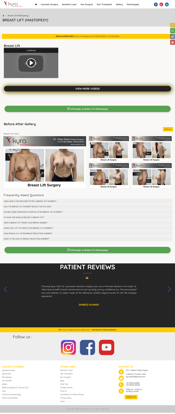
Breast (4, 384)
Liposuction (6, 374)
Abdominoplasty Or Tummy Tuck (15, 387)
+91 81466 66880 (133, 383)
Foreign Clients (66, 387)
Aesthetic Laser (69, 4)
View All (168, 129)
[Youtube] (107, 347)
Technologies (133, 4)
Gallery (119, 4)
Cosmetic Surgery (49, 4)
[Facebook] (87, 347)
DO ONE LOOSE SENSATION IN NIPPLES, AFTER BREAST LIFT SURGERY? (33, 212)
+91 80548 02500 (133, 385)
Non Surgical (87, 4)
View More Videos (87, 88)
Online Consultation (10, 398)
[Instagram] (68, 347)
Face (4, 391)
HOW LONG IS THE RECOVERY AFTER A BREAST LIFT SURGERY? (30, 201)
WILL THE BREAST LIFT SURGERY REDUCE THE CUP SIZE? (27, 206)
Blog (62, 380)
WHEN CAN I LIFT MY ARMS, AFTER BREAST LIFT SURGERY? (28, 228)
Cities (62, 401)
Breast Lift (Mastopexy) (18, 15)
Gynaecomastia (8, 370)
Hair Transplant (104, 4)
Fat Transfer (7, 380)
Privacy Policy (65, 398)
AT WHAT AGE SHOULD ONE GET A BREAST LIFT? (24, 217)
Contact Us (131, 397)
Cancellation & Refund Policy (72, 394)
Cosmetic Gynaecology (11, 394)
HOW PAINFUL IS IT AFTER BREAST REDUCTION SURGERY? (28, 233)
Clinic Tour (64, 384)
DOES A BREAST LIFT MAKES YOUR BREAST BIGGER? (25, 223)
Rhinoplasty (7, 377)
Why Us (63, 391)
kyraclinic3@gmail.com (135, 376)
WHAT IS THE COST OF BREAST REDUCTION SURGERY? (26, 239)
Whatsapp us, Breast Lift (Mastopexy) (89, 109)
